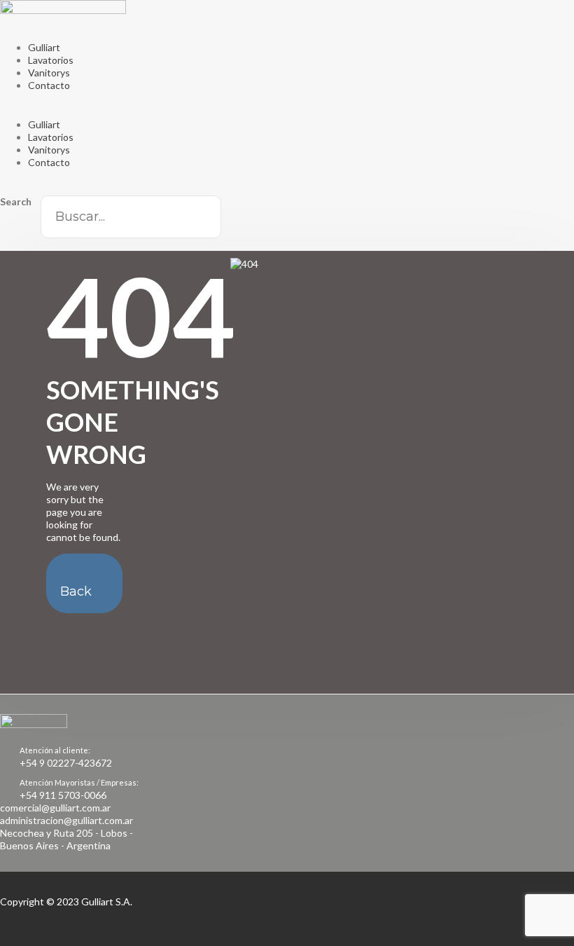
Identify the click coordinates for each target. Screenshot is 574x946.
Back (76, 591)
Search (15, 201)
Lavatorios (51, 60)
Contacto (49, 85)
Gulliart (44, 47)
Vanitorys (49, 72)
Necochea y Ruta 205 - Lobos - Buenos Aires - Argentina (66, 839)
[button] (287, 112)
